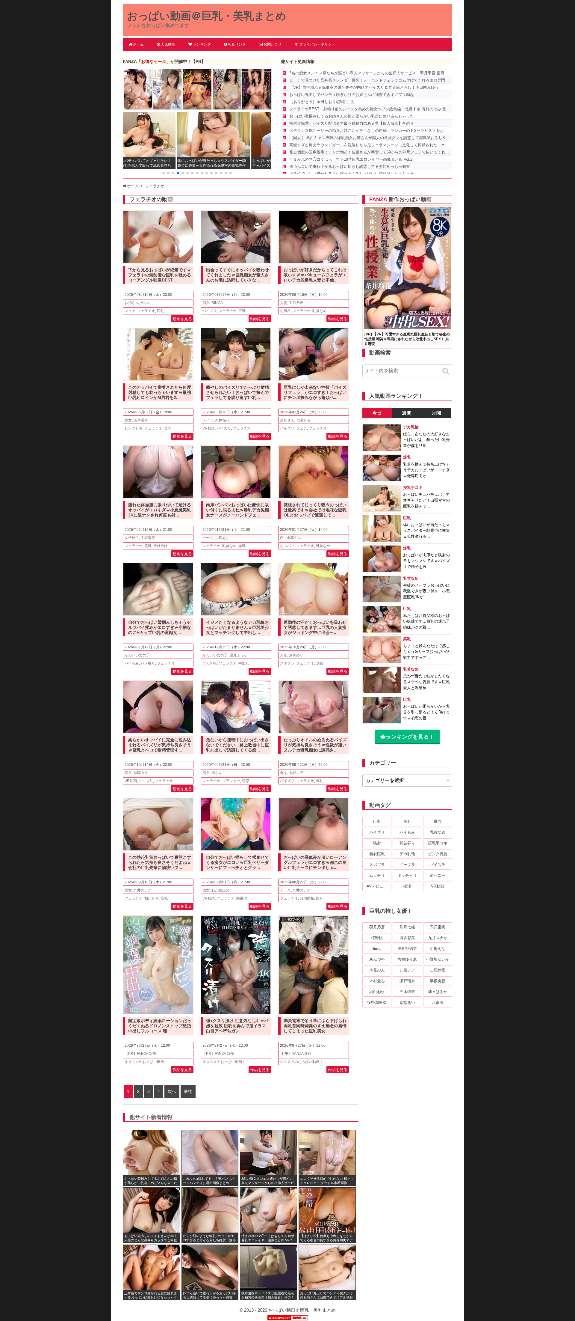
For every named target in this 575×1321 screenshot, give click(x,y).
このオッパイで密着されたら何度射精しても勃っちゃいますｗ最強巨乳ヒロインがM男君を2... (159, 392)
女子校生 (132, 538)
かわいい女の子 (137, 655)
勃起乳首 (151, 898)
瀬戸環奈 (141, 420)
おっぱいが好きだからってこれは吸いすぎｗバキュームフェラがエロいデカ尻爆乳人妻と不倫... (315, 274)
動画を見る (182, 319)
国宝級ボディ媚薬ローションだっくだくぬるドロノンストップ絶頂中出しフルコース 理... (159, 1025)
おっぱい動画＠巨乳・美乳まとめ (206, 15)
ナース (207, 538)
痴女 (206, 303)
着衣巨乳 (377, 854)
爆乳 (242, 546)
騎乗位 (241, 898)
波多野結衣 (407, 948)
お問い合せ (273, 44)
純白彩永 (377, 991)
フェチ (130, 311)
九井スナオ (143, 890)
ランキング (202, 44)
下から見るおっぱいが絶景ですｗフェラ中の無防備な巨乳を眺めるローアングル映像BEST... (159, 274)
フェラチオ (146, 311)
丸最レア (296, 773)
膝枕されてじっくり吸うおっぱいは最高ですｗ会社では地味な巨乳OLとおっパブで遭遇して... (315, 509)
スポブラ (287, 663)
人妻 (283, 303)
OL (282, 538)
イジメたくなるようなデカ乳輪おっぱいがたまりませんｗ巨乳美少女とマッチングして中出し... (237, 627)
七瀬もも (303, 420)
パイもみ (132, 663)
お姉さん (132, 303)
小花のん (294, 538)
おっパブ (287, 546)
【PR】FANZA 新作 (140, 1054)
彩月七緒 (407, 927)
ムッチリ (377, 875)
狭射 (377, 843)
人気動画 (168, 44)
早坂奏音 (437, 981)
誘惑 (319, 663)
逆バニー (437, 875)
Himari (146, 303)
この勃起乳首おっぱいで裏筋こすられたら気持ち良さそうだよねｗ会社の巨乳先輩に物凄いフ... (159, 862)
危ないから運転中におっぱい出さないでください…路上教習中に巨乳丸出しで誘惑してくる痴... (237, 744)
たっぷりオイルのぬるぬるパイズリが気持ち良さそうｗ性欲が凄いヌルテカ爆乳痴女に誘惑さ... (315, 744)
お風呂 (285, 311)
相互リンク (237, 44)
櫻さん (216, 773)
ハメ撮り (148, 663)
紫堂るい (407, 1002)
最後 (188, 1091)
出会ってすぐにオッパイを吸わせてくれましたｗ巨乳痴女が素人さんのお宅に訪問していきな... (237, 274)
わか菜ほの (220, 890)
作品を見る (182, 1069)
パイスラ (437, 864)
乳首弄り (407, 843)
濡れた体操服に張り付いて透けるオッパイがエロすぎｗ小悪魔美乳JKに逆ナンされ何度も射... (159, 509)
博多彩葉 (407, 938)
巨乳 (160, 311)
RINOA (217, 303)
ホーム (138, 44)
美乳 (167, 428)
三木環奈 (407, 991)
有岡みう (141, 773)
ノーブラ (407, 864)
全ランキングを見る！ (407, 737)
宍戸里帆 (437, 927)
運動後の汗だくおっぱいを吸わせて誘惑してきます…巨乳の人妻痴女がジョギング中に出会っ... (315, 627)
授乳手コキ (437, 843)
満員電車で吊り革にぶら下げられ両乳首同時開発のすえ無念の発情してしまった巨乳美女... (315, 1025)
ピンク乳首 (134, 428)
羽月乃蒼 (296, 303)
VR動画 (208, 428)
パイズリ (209, 311)
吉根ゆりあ (407, 959)
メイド (207, 420)
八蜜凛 (438, 1002)
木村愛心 (377, 981)
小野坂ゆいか (437, 959)
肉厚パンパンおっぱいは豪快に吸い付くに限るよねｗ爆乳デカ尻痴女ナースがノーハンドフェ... (237, 509)
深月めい (296, 655)
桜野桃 (377, 938)
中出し (243, 663)
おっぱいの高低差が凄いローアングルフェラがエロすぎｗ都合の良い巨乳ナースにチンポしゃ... (315, 862)
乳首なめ (319, 311)
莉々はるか (437, 991)
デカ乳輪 (209, 663)
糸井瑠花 (222, 420)
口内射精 (307, 898)
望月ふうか (238, 655)
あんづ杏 (377, 959)
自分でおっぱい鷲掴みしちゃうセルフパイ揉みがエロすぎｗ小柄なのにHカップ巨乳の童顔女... (159, 627)
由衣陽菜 (148, 538)
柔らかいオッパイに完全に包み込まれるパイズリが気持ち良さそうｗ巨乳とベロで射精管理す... (159, 744)
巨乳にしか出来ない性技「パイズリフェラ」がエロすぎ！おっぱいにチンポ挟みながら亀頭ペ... (315, 392)
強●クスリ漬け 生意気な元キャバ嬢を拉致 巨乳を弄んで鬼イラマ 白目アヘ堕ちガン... (237, 1025)
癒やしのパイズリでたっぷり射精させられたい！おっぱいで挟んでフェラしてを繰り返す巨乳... (237, 392)
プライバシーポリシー (317, 44)
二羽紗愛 (437, 970)
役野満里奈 (377, 1002)
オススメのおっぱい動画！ (146, 1062)
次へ (172, 1091)
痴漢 (407, 886)
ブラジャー (231, 781)
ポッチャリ (407, 875)
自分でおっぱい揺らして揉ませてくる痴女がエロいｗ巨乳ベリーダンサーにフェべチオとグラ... (237, 862)
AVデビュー (377, 886)
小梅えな (222, 538)
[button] (163, 173)
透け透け (160, 546)
